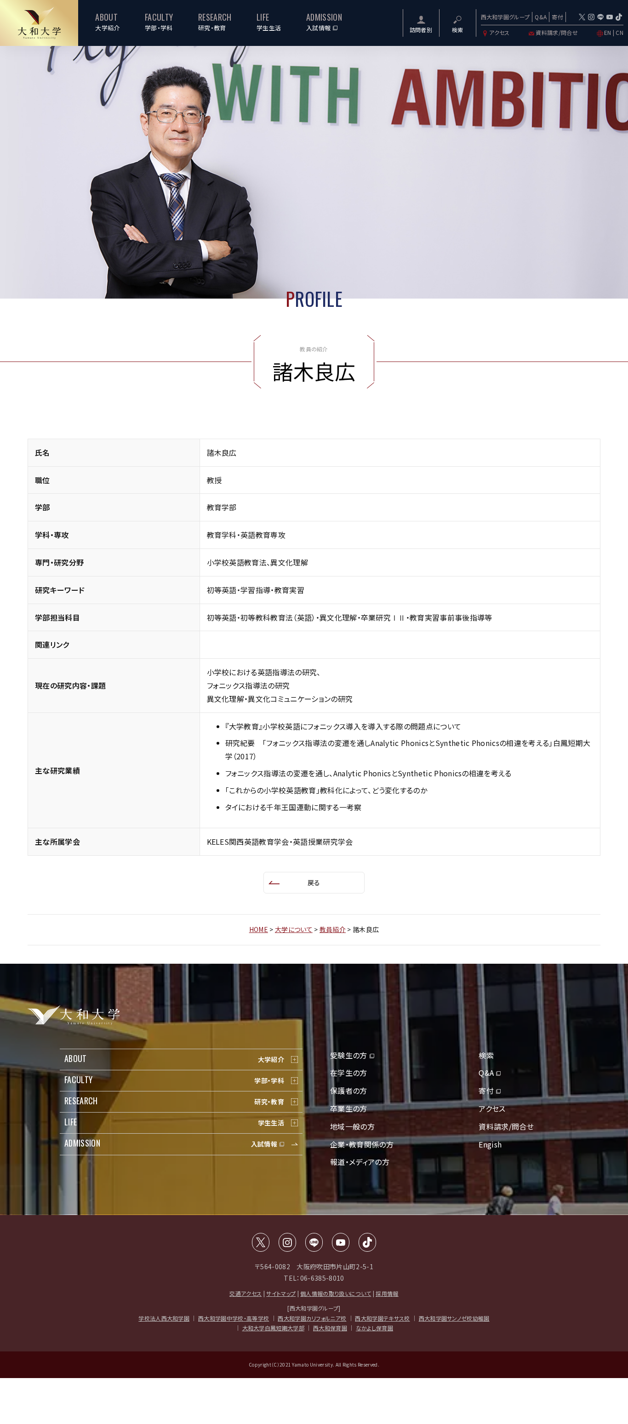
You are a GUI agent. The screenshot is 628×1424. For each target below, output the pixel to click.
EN (607, 32)
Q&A (541, 17)
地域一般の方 (352, 1126)
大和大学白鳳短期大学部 (273, 1328)
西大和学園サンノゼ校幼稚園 (454, 1318)
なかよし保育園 (374, 1328)
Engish (490, 1144)
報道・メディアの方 (359, 1161)
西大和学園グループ (505, 17)
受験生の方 (348, 1055)
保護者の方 (348, 1090)
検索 (486, 1055)
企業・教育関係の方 (362, 1144)
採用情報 (387, 1293)
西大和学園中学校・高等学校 (233, 1318)
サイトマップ (281, 1293)
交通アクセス (245, 1293)
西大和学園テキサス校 (382, 1318)
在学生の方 (348, 1072)
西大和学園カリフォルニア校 (312, 1318)
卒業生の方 (348, 1108)
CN (619, 32)
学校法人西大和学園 (163, 1318)
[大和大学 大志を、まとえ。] (39, 23)
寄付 (557, 17)
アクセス (499, 32)
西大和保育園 (330, 1328)
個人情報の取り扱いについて (335, 1293)
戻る (314, 882)
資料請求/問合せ (557, 32)
